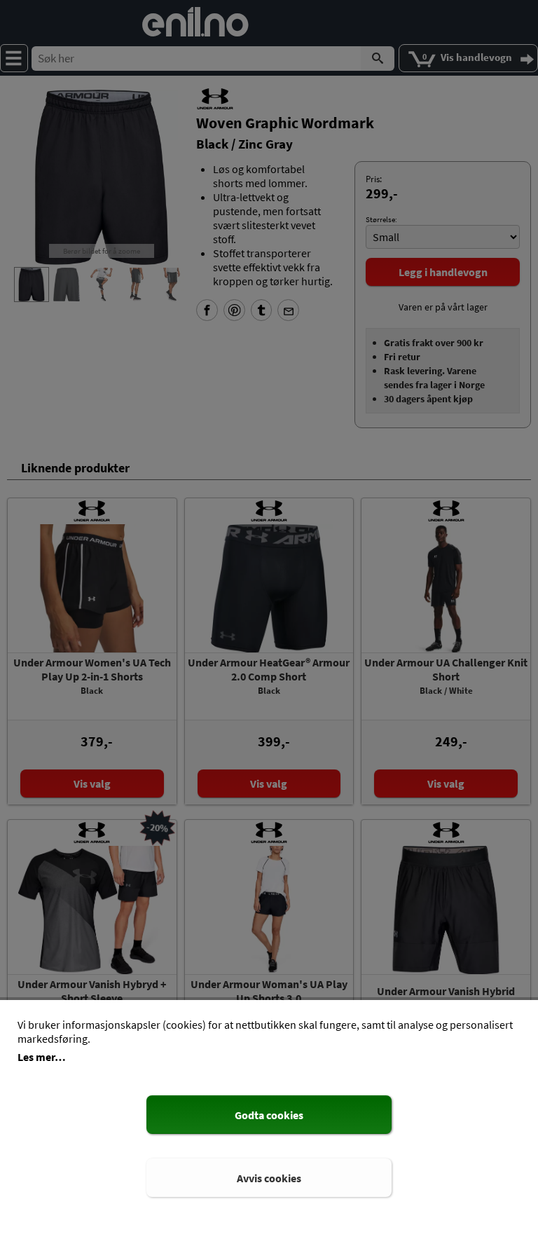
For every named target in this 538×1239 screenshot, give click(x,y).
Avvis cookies (269, 1178)
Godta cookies (269, 1115)
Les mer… (42, 1057)
